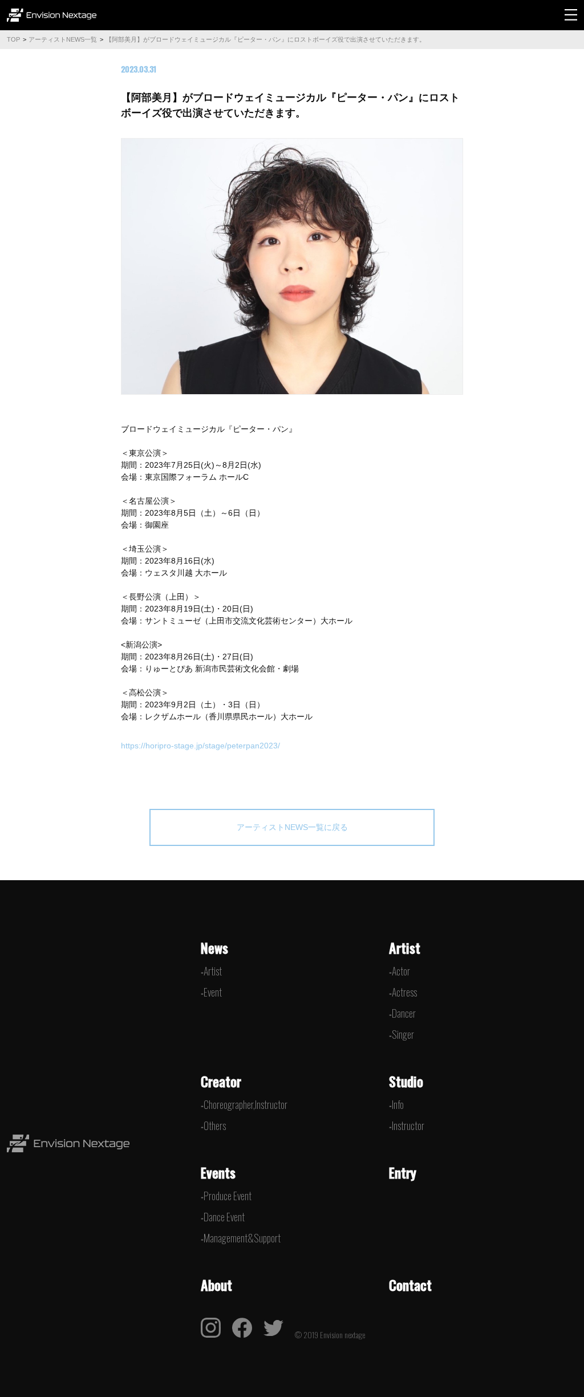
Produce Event (228, 1195)
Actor (401, 970)
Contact (410, 1284)
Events (218, 1172)
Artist (213, 970)
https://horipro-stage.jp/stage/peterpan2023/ (200, 745)
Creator (221, 1081)
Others (215, 1125)
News (214, 947)
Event (213, 992)
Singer (403, 1034)
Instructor (408, 1125)
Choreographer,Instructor (245, 1104)
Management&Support (242, 1237)
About (216, 1284)
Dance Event (224, 1216)
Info (398, 1104)
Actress (404, 992)
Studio (406, 1081)
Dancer (404, 1013)
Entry (402, 1172)
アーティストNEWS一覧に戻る (292, 827)
